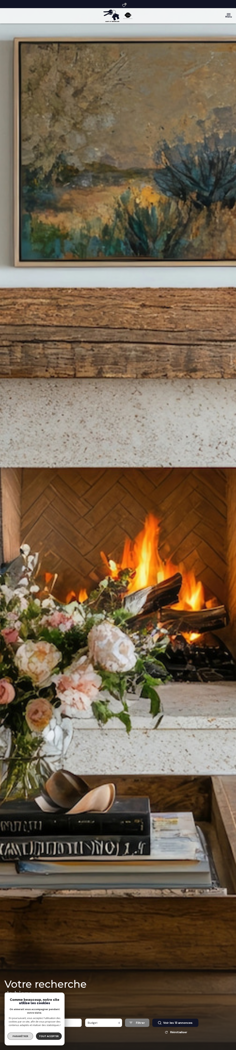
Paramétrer (20, 1036)
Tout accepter (49, 1036)
